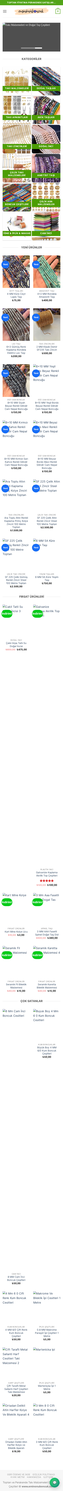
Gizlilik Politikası (44, 1474)
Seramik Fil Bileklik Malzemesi (16, 986)
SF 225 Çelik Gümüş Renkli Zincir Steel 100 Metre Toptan (16, 580)
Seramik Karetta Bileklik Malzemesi (47, 986)
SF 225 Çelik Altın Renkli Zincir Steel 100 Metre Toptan (47, 520)
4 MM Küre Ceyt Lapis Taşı (16, 295)
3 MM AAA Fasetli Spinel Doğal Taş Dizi (47, 933)
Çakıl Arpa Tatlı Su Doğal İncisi (16, 645)
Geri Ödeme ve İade (18, 1474)
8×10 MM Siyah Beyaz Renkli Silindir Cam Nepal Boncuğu (16, 405)
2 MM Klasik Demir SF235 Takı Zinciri (46, 348)
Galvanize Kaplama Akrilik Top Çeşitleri (47, 874)
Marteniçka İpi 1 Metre (47, 1387)
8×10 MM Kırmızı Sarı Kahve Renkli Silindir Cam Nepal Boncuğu (16, 461)
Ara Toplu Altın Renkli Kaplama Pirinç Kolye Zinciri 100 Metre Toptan (16, 522)
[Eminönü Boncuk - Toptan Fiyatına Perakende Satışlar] (31, 11)
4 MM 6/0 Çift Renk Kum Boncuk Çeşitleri (16, 1332)
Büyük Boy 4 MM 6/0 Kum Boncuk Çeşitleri (47, 1050)
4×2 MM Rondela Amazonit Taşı (47, 295)
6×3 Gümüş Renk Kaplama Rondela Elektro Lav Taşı (16, 349)
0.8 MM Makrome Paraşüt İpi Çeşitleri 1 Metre (47, 1332)
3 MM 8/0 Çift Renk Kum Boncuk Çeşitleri (47, 1445)
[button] (5, 11)
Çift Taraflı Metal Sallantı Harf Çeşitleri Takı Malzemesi (16, 1388)
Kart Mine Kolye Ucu (16, 931)
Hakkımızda (34, 1477)
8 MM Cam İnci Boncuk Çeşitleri (16, 1278)
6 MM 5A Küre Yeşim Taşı (46, 579)
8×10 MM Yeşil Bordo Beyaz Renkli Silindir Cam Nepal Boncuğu (47, 405)
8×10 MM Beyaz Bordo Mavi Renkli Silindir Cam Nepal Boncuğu (47, 463)
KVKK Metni (17, 1477)
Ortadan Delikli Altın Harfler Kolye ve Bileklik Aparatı (16, 1445)
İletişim (48, 1477)
